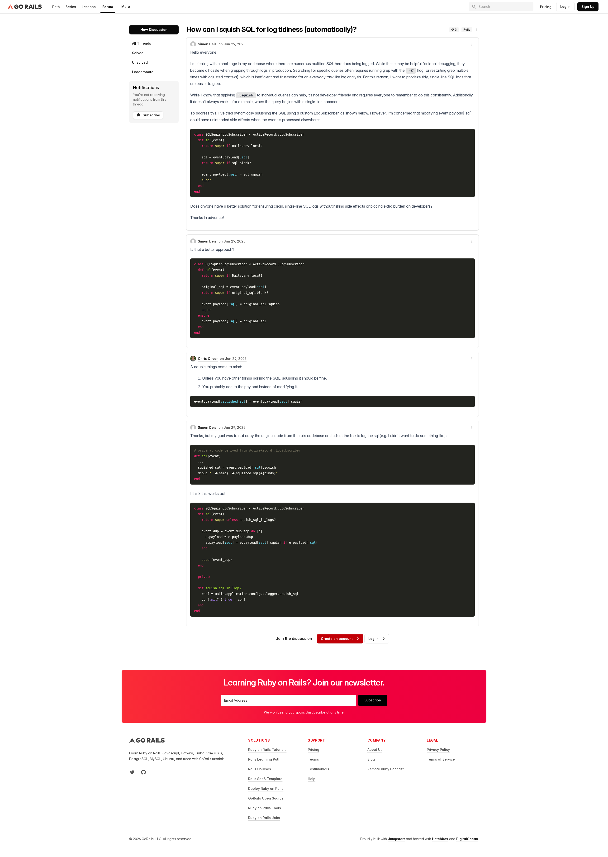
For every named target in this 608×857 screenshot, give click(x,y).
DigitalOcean (467, 839)
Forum (107, 7)
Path (56, 7)
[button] (477, 29)
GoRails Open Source (266, 798)
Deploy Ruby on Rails (265, 788)
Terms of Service (441, 759)
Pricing (545, 7)
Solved (137, 53)
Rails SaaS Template (265, 779)
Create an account (337, 639)
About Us (374, 749)
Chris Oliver (208, 359)
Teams (313, 759)
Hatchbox (440, 839)
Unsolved (140, 62)
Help (311, 779)
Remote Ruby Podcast (385, 769)
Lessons (89, 7)
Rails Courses (259, 769)
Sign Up (587, 7)
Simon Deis (207, 44)
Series (71, 7)
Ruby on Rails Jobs (264, 818)
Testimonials (318, 769)
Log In (565, 7)
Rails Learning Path (264, 759)
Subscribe (151, 115)
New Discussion (153, 30)
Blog (371, 759)
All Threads (141, 43)
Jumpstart (396, 839)
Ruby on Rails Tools (264, 808)
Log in (373, 639)
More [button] (125, 7)
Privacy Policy (438, 749)
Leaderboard (142, 72)
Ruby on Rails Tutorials (267, 749)
